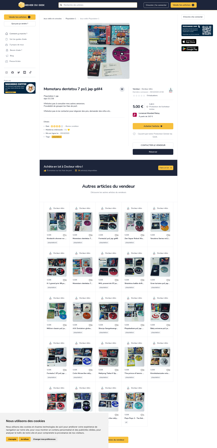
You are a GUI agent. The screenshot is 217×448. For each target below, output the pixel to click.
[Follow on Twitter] (19, 72)
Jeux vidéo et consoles (53, 18)
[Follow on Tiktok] (30, 72)
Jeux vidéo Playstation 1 (89, 18)
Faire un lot (164, 168)
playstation (57, 137)
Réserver (153, 152)
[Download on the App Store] (188, 41)
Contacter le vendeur (153, 145)
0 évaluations (152, 95)
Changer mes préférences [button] (44, 439)
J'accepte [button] (12, 439)
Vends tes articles (182, 5)
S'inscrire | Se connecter (156, 5)
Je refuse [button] (25, 439)
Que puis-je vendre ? (19, 23)
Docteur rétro (147, 89)
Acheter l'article (151, 126)
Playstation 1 (71, 18)
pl (126, 422)
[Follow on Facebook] (13, 72)
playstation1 (52, 243)
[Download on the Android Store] (189, 48)
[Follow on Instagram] (7, 72)
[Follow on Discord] (25, 72)
